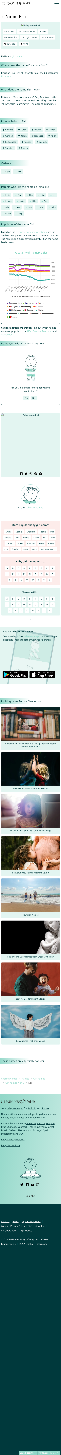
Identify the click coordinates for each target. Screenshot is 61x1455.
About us (40, 1226)
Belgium (50, 1123)
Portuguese (10, 142)
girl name (17, 56)
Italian (23, 135)
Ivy (54, 195)
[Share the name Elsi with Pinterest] (35, 474)
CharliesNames (35, 507)
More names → (48, 549)
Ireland (13, 1130)
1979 (25, 44)
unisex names (17, 1117)
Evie (30, 207)
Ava (18, 207)
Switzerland (7, 1133)
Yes (26, 398)
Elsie (7, 171)
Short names (48, 37)
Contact (5, 1221)
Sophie (43, 531)
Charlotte (31, 531)
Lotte (21, 201)
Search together (27, 1452)
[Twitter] (22, 1184)
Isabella (9, 543)
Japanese (38, 135)
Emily (20, 543)
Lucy (34, 549)
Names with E (10, 37)
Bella (53, 207)
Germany (42, 1126)
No (33, 398)
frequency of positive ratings (31, 232)
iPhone (45, 1108)
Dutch (23, 129)
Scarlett (15, 549)
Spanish (42, 142)
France (32, 1126)
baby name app (32, 636)
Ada (41, 207)
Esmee (8, 201)
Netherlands (24, 1130)
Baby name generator (13, 1139)
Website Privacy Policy (13, 1226)
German (9, 135)
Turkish (24, 148)
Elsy (19, 171)
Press (16, 1221)
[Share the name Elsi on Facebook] (21, 474)
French (51, 129)
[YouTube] (32, 1184)
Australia (46, 331)
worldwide (6, 334)
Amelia (8, 537)
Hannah (31, 543)
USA (29, 331)
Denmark (22, 1126)
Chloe (51, 543)
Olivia (8, 213)
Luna (25, 549)
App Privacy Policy (31, 1221)
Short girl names (29, 37)
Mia (52, 531)
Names (43, 31)
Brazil (4, 1126)
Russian (27, 142)
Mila (34, 201)
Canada (37, 331)
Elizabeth (6, 76)
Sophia (19, 531)
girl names (45, 1114)
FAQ (30, 1226)
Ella (31, 195)
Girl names (9, 31)
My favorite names (47, 1452)
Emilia (8, 531)
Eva (6, 549)
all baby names (38, 1117)
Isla (7, 207)
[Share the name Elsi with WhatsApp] (30, 474)
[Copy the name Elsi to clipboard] (40, 474)
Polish (53, 135)
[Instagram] (38, 1184)
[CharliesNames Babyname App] (16, 3)
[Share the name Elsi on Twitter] (26, 474)
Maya (41, 543)
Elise (42, 195)
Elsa (19, 195)
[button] (5, 442)
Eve (45, 201)
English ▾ (30, 1195)
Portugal (37, 1130)
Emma (26, 537)
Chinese (9, 129)
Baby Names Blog (10, 1145)
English (37, 129)
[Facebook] (27, 1184)
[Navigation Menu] (57, 3)
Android (32, 1108)
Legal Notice (25, 1230)
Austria (41, 1123)
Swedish (9, 148)
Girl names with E (27, 31)
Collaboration (8, 1230)
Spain (46, 1130)
